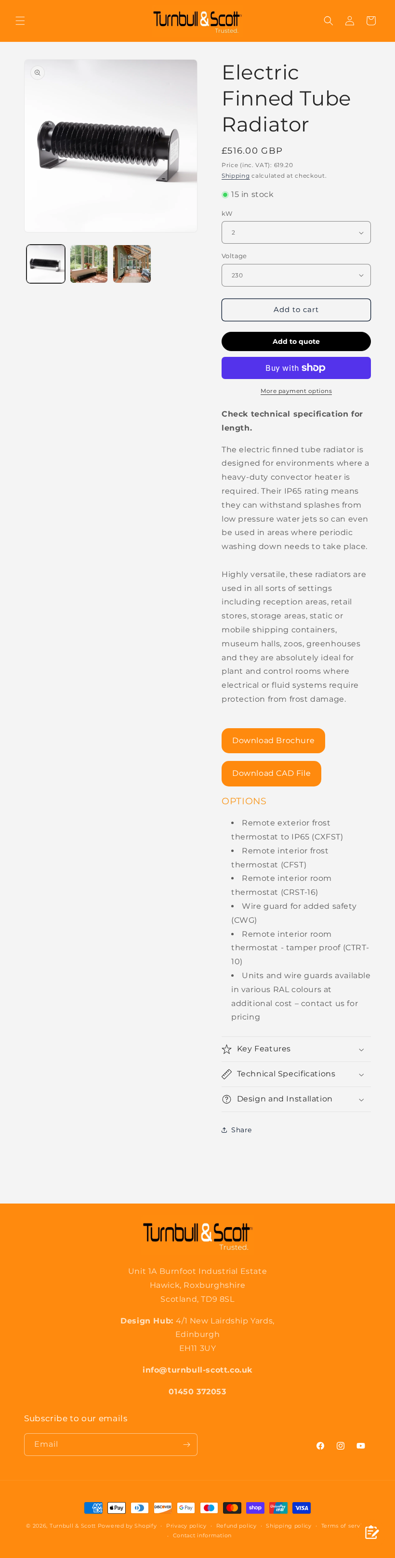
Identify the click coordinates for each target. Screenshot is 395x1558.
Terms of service (345, 1525)
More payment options (296, 390)
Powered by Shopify (127, 1525)
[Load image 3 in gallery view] (132, 264)
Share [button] (241, 1130)
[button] (20, 20)
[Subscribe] (186, 1444)
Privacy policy (186, 1525)
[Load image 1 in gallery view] (45, 264)
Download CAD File (271, 773)
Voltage (234, 256)
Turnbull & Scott (73, 1525)
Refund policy (236, 1525)
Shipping (236, 175)
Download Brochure (273, 740)
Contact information (202, 1535)
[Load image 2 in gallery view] (89, 264)
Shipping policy (289, 1525)
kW (227, 213)
